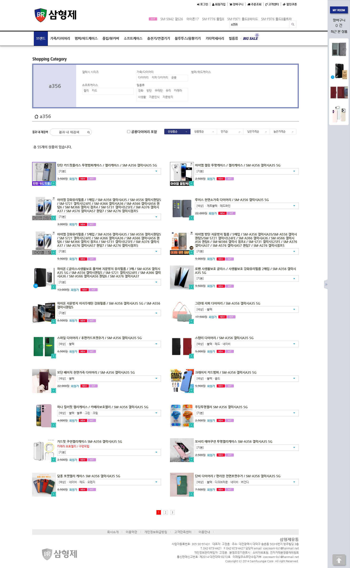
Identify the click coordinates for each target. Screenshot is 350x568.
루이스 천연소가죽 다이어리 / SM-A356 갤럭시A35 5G (232, 199)
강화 (140, 90)
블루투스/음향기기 (188, 38)
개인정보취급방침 (155, 532)
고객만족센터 (182, 532)
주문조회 (255, 4)
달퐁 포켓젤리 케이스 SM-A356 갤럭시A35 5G (88, 476)
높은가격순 (279, 131)
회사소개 (113, 532)
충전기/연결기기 (158, 38)
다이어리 (143, 77)
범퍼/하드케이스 (86, 38)
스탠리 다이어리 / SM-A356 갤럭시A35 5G (224, 338)
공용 (173, 77)
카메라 (178, 90)
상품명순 (199, 131)
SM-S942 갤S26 (171, 19)
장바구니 (237, 4)
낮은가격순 (253, 131)
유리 (168, 90)
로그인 (204, 4)
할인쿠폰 (291, 4)
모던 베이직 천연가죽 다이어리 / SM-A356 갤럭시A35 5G (96, 372)
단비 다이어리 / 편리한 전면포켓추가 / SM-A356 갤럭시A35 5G (237, 476)
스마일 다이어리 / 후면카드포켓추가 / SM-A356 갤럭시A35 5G (99, 338)
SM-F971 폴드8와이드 (242, 19)
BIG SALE (250, 38)
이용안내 (204, 532)
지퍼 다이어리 (160, 77)
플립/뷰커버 (110, 38)
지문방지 (168, 97)
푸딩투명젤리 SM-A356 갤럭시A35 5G (221, 407)
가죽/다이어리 (60, 38)
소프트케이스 (133, 38)
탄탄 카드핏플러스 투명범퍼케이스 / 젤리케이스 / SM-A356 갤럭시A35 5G (107, 165)
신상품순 (172, 131)
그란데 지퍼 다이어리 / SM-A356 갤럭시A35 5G (227, 303)
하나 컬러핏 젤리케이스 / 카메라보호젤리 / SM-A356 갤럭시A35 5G (102, 407)
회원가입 (219, 4)
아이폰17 (192, 19)
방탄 (149, 90)
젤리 (86, 90)
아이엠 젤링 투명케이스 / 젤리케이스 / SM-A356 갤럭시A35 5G (237, 165)
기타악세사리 (214, 38)
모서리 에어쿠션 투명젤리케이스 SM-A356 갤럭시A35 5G (233, 441)
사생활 (142, 97)
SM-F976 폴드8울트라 (276, 19)
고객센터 (273, 4)
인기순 (224, 131)
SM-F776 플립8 (213, 19)
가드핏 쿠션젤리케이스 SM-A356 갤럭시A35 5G (89, 441)
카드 (94, 90)
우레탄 (159, 90)
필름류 (233, 38)
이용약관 (131, 532)
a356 (55, 86)
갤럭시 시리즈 (90, 72)
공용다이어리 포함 (143, 132)
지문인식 (154, 97)
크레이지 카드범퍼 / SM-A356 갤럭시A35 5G (225, 372)
